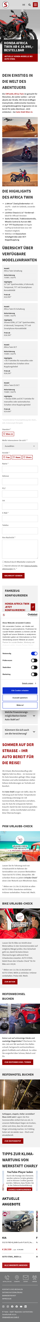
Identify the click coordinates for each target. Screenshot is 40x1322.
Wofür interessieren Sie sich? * (15, 440)
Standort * (6, 429)
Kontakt (25, 1281)
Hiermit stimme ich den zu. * (20, 567)
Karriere (34, 1281)
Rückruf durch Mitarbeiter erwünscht (19, 562)
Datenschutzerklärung (12, 1292)
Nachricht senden (13, 575)
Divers (29, 457)
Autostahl (12, 1306)
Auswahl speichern (20, 698)
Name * (5, 463)
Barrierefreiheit (9, 1295)
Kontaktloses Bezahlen (12, 1289)
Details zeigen (27, 683)
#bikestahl (8, 1306)
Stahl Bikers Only (17, 1306)
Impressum (6, 1299)
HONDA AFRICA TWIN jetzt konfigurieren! (17, 607)
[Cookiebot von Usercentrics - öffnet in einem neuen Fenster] (28, 614)
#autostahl (3, 1306)
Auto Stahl (21, 1306)
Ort (3, 500)
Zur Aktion (9, 981)
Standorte (17, 1281)
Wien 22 (9, 434)
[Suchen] (29, 4)
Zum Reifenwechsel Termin (17, 1062)
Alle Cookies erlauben (20, 690)
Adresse (5, 476)
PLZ (3, 488)
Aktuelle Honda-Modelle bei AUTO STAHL (18, 57)
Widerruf (20, 705)
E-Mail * (5, 513)
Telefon (5, 525)
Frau (8, 457)
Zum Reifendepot (12, 1141)
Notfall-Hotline (7, 1281)
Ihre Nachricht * (8, 537)
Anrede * (6, 452)
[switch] (34, 660)
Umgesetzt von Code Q (10, 1317)
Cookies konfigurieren (19, 1189)
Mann (18, 457)
